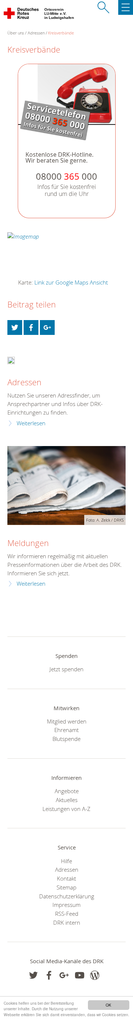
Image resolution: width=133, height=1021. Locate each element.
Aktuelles (67, 800)
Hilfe (66, 861)
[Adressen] (11, 360)
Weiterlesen (31, 423)
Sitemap (66, 887)
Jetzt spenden (66, 669)
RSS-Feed (66, 913)
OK (108, 1005)
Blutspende (66, 738)
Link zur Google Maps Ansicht (71, 282)
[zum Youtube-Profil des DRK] (79, 975)
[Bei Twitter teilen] (14, 327)
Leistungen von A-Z (66, 808)
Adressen (36, 33)
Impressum (66, 904)
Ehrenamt (66, 730)
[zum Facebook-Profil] (33, 975)
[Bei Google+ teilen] (47, 327)
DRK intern (66, 922)
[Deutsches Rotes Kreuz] (21, 15)
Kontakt (66, 878)
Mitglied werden (66, 721)
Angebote (67, 791)
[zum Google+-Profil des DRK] (64, 975)
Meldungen (28, 543)
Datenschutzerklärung (66, 896)
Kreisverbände (61, 33)
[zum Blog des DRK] (94, 975)
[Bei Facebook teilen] (31, 327)
